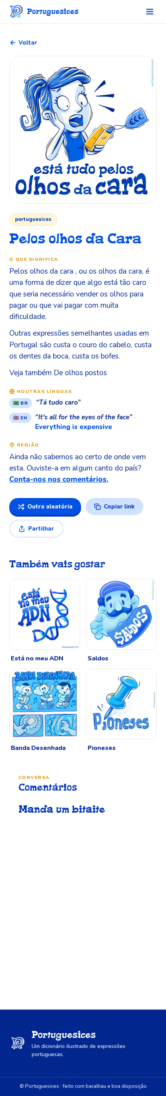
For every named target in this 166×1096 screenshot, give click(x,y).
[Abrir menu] (150, 12)
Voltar (28, 43)
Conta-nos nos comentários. (58, 479)
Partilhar (41, 528)
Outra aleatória (50, 506)
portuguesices (33, 219)
